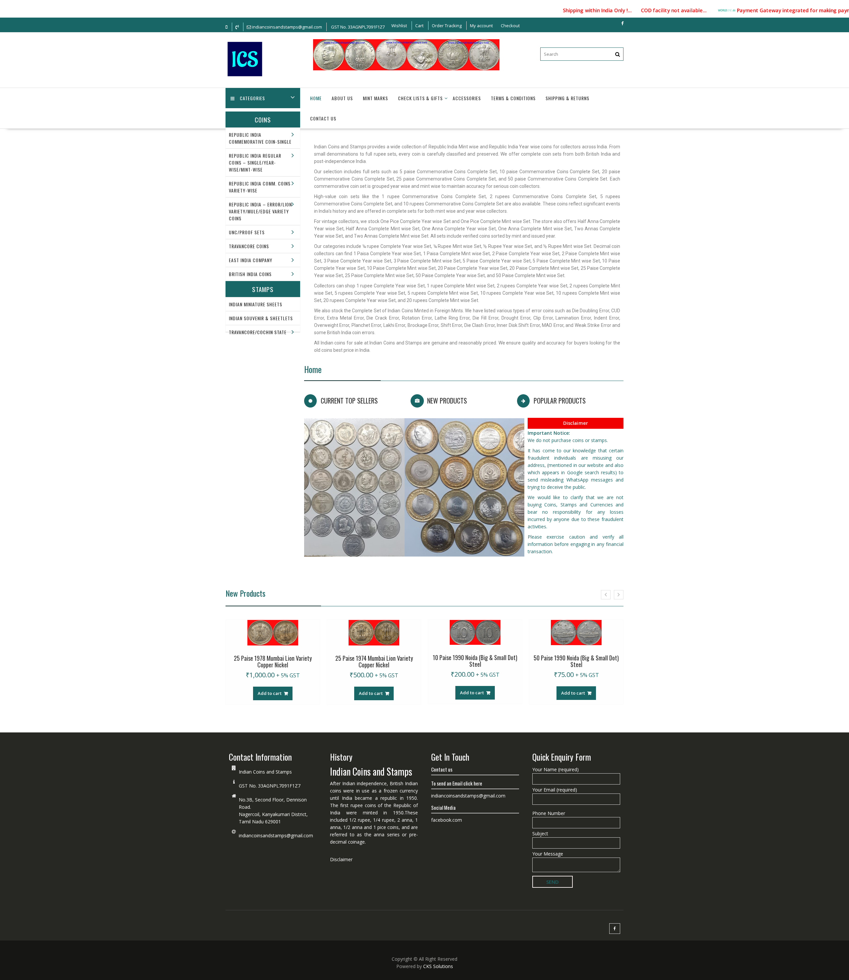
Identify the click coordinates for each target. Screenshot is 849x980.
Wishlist (399, 26)
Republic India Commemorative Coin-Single (260, 138)
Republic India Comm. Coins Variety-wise (260, 187)
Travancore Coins (249, 246)
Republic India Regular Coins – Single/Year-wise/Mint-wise (255, 162)
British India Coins (250, 273)
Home (316, 98)
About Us (342, 98)
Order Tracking (447, 26)
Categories (252, 98)
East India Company (250, 260)
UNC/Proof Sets (247, 232)
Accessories (467, 98)
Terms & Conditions (513, 98)
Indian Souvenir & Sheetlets (261, 318)
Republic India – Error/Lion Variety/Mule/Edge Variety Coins (260, 211)
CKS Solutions (438, 966)
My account (481, 26)
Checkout (510, 26)
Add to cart (270, 693)
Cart (419, 26)
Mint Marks (375, 98)
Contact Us (323, 118)
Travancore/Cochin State (258, 332)
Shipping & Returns (567, 98)
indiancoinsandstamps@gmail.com (276, 835)
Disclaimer (575, 422)
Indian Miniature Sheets (255, 304)
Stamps (263, 289)
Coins (263, 119)
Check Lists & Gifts (420, 98)
